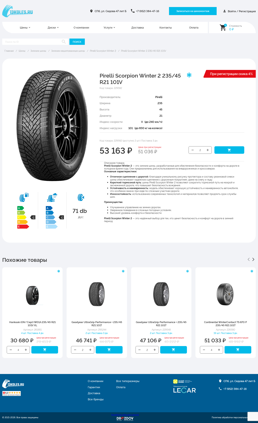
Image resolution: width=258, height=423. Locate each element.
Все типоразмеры (127, 381)
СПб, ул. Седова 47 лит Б (110, 11)
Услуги (108, 27)
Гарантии (94, 387)
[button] (248, 259)
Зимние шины (38, 50)
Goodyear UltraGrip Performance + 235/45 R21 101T (97, 323)
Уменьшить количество (192, 150)
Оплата (193, 27)
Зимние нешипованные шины (68, 50)
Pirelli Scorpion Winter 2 (103, 50)
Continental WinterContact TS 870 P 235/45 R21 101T (225, 323)
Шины (24, 27)
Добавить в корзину (229, 150)
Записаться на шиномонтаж (192, 11)
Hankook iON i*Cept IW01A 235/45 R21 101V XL (32, 323)
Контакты (165, 27)
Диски (52, 27)
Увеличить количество (208, 150)
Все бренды (96, 399)
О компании (81, 27)
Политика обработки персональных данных (234, 417)
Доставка (137, 27)
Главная (9, 50)
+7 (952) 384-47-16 (147, 11)
